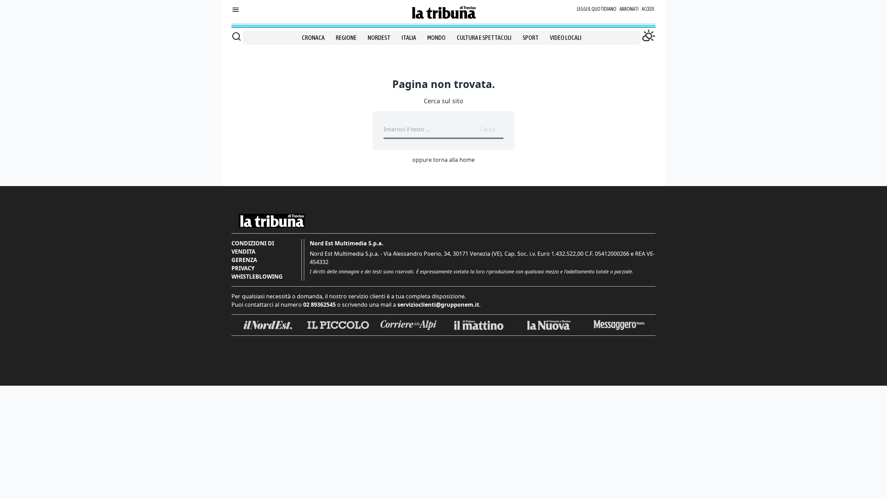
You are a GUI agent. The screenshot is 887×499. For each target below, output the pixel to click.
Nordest (379, 37)
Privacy (243, 268)
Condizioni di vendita (252, 247)
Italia (409, 37)
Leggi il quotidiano (596, 9)
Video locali (565, 37)
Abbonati (629, 9)
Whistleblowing (257, 276)
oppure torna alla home (443, 160)
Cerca (487, 129)
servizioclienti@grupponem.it (438, 304)
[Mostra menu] (235, 10)
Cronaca (313, 37)
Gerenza (244, 260)
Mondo (436, 37)
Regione (346, 37)
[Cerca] (236, 36)
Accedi (648, 9)
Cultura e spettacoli (484, 37)
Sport (530, 37)
